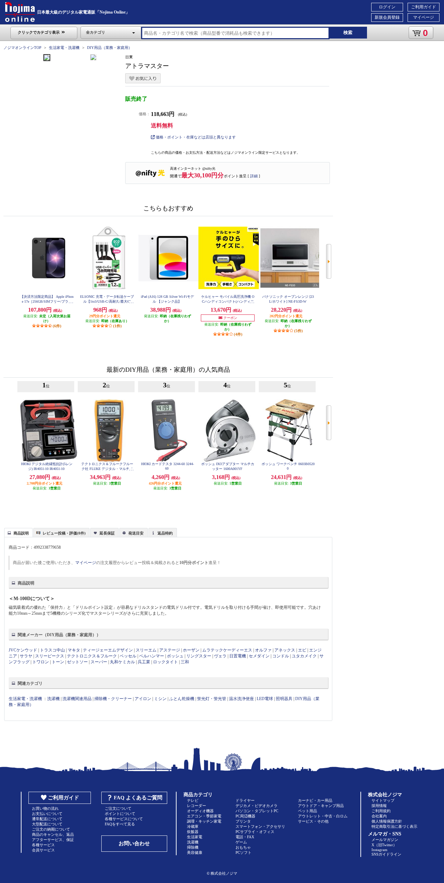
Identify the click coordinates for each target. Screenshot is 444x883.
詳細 (254, 176)
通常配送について (47, 819)
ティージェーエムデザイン (108, 650)
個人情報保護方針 (387, 821)
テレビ (192, 800)
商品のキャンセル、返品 (53, 834)
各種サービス (43, 845)
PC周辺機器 (245, 816)
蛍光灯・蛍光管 (211, 698)
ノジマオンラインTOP (22, 47)
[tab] (18, 532)
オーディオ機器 (200, 811)
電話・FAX (245, 837)
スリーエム (146, 650)
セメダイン (259, 656)
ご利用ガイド (423, 7)
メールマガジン (385, 840)
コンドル (280, 656)
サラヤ (26, 656)
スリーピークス (49, 656)
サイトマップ (383, 800)
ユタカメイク (304, 656)
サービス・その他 (313, 821)
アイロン (143, 698)
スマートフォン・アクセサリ (260, 826)
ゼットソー (77, 661)
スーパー (99, 661)
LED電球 (265, 698)
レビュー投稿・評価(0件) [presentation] (64, 533)
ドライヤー (245, 800)
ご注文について (118, 808)
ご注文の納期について (51, 829)
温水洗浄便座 (241, 698)
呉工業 (144, 661)
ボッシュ (175, 656)
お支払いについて (47, 813)
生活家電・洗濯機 (64, 47)
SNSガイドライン (386, 854)
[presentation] (17, 532)
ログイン (387, 7)
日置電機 (237, 656)
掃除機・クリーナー (113, 698)
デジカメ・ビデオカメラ (257, 806)
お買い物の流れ (45, 808)
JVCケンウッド (23, 650)
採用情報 (379, 806)
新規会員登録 (387, 17)
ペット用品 (307, 811)
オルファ (263, 650)
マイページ (423, 17)
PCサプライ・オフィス (255, 832)
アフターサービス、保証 (53, 840)
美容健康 (194, 852)
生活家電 (194, 837)
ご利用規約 (381, 811)
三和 (185, 661)
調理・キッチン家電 (204, 821)
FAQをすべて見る (120, 824)
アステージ (169, 650)
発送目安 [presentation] (136, 533)
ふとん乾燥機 (181, 698)
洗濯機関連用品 (77, 698)
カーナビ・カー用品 (315, 800)
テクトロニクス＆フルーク (92, 656)
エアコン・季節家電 (204, 816)
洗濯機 (53, 698)
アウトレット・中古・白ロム (323, 816)
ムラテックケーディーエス (227, 650)
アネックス (284, 650)
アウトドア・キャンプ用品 (321, 806)
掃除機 (192, 847)
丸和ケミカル (123, 661)
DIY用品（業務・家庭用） (109, 47)
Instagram (379, 850)
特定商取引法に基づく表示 (394, 826)
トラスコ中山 (52, 650)
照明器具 (284, 698)
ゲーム (241, 842)
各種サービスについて (124, 819)
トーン (58, 661)
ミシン (160, 698)
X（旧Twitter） (384, 845)
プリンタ (243, 821)
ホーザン (191, 650)
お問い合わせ (134, 843)
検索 (347, 32)
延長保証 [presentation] (107, 533)
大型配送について (47, 824)
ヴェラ (220, 656)
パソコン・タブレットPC (257, 811)
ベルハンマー (152, 656)
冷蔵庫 (192, 826)
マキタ (74, 650)
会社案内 (379, 816)
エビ (302, 650)
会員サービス (43, 850)
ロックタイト (165, 661)
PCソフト (243, 852)
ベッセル (128, 656)
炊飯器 (192, 832)
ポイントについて (120, 813)
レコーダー (196, 806)
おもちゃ (243, 847)
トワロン (40, 661)
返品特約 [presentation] (165, 533)
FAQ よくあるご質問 (138, 797)
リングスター (198, 656)
